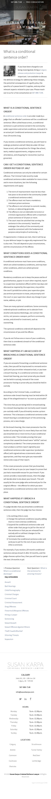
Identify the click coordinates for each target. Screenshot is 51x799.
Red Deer (36, 755)
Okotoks (12, 766)
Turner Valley (36, 750)
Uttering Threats (12, 635)
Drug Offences (10, 606)
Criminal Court (11, 598)
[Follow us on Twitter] (20, 699)
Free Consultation (35, 2)
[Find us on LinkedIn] (25, 699)
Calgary (13, 744)
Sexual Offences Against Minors (17, 627)
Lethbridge (36, 761)
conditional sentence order (16, 116)
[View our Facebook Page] (30, 699)
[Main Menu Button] (44, 7)
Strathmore (36, 744)
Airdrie (12, 750)
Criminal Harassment (13, 602)
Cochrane (13, 761)
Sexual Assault (10, 623)
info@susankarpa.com (25, 692)
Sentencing (9, 619)
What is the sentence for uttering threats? (37, 571)
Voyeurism (9, 639)
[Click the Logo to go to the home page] (27, 7)
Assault (8, 582)
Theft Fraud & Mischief (14, 631)
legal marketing (37, 783)
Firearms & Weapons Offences (17, 610)
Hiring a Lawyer (11, 614)
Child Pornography (12, 590)
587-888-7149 (16, 2)
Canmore (12, 755)
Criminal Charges (12, 594)
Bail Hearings (10, 586)
